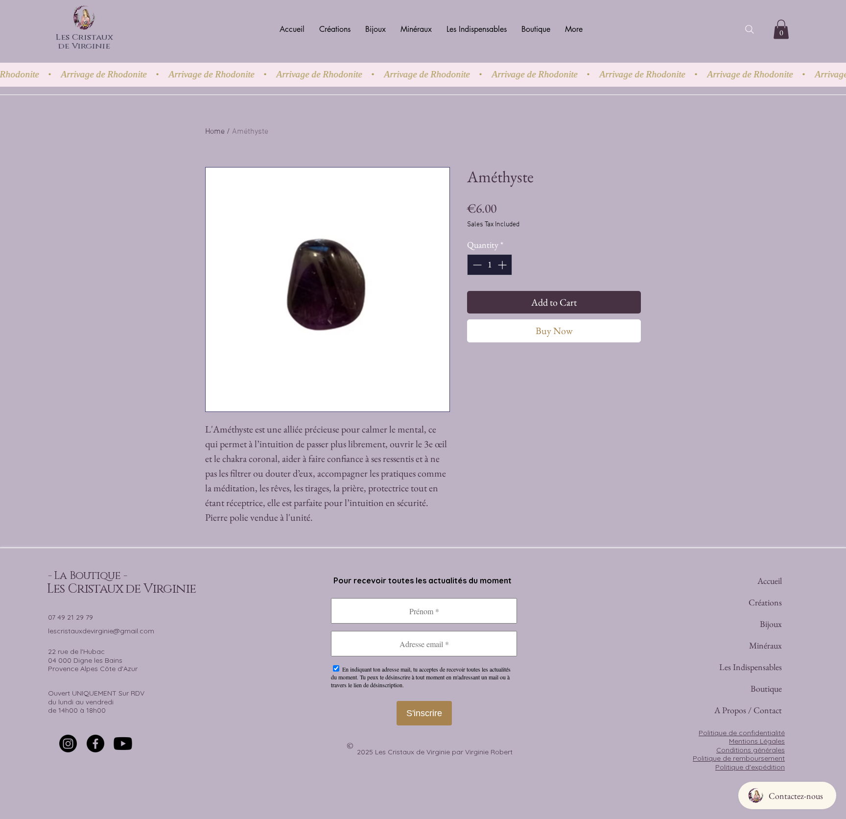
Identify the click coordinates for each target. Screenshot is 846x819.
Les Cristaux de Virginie (84, 43)
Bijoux (771, 623)
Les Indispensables (766, 667)
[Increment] (503, 265)
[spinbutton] (489, 265)
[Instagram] (68, 743)
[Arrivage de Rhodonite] (423, 74)
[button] (781, 29)
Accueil (769, 580)
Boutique (766, 688)
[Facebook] (95, 743)
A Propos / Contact (766, 710)
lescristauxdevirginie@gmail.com (101, 630)
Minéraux (766, 645)
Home (215, 132)
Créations (766, 602)
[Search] (749, 29)
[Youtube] (123, 743)
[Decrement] (476, 265)
